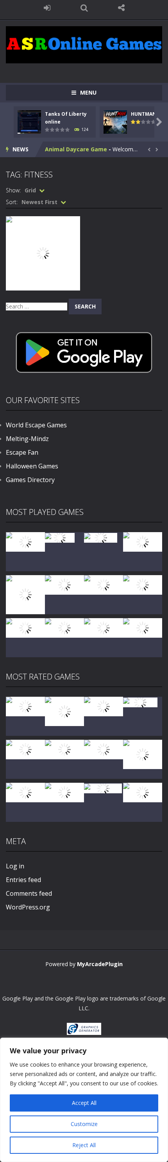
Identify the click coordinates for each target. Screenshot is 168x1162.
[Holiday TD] (140, 701)
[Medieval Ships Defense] (25, 706)
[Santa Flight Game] (142, 584)
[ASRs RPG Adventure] (64, 584)
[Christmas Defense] (103, 584)
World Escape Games (36, 425)
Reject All (84, 1145)
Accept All (84, 1102)
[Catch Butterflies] (64, 749)
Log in (15, 866)
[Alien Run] (60, 537)
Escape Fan (22, 452)
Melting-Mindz (27, 438)
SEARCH (84, 8)
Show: (13, 190)
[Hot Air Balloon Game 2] (64, 710)
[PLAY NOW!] (29, 121)
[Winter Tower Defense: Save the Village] (25, 594)
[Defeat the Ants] (25, 792)
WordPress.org (28, 907)
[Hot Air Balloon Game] (64, 627)
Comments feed (29, 893)
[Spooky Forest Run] (25, 541)
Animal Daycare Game (76, 149)
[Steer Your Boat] (142, 541)
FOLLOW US (121, 8)
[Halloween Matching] (25, 749)
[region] (84, 1100)
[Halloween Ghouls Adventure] (142, 753)
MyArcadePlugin (100, 964)
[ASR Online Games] (84, 44)
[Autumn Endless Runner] (103, 627)
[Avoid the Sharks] (25, 627)
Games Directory (30, 479)
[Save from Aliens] (103, 706)
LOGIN (47, 8)
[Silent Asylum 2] (103, 749)
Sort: (12, 202)
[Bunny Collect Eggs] (64, 792)
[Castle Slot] (100, 537)
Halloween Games (32, 466)
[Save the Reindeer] (142, 627)
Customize (84, 1124)
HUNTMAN (143, 114)
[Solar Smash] (103, 787)
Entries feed (23, 879)
